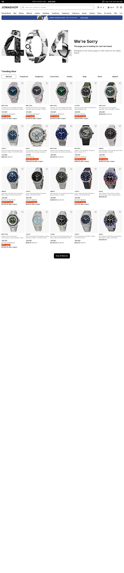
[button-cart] (121, 7)
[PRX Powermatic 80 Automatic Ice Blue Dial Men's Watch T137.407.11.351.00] (47, 212)
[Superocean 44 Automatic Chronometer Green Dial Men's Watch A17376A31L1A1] (22, 212)
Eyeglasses (65, 13)
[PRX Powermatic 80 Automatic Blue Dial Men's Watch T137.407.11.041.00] (22, 126)
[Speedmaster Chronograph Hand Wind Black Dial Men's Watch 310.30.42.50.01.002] (71, 169)
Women (21, 13)
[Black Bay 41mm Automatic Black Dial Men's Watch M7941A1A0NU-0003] (71, 212)
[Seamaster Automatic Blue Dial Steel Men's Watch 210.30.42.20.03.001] (22, 169)
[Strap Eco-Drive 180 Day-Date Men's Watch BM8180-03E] (95, 83)
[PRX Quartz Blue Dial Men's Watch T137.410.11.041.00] (95, 212)
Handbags (46, 13)
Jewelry (37, 13)
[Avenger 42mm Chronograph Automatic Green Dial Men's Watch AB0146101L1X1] (120, 83)
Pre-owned (107, 13)
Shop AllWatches (62, 256)
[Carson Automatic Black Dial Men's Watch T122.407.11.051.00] (47, 169)
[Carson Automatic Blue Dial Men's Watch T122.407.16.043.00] (95, 169)
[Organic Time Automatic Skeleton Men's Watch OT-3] (95, 126)
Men (15, 13)
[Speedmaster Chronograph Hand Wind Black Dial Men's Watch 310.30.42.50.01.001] (120, 126)
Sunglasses (55, 13)
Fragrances (75, 13)
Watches (29, 13)
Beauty (84, 13)
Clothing (92, 13)
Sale (121, 13)
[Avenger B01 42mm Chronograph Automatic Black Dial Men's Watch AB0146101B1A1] (47, 83)
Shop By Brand (6, 13)
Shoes (99, 13)
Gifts (115, 13)
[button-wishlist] (117, 7)
